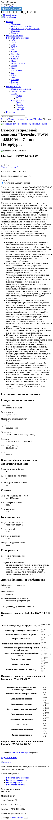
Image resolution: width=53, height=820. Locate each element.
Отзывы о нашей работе (21, 26)
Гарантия (15, 33)
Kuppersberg (16, 70)
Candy (14, 52)
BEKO (14, 47)
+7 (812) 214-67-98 (9, 7)
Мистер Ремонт (16, 818)
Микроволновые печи (21, 89)
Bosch (13, 49)
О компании (16, 24)
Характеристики (22, 183)
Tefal (18, 98)
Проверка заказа (11, 9)
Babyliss (19, 105)
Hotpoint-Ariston (18, 63)
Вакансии (15, 31)
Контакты (10, 112)
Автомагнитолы (18, 91)
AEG (13, 40)
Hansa (13, 61)
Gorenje (14, 59)
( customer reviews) (9, 167)
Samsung (15, 79)
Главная (9, 21)
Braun (18, 103)
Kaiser (14, 68)
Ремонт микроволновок (16, 780)
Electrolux (15, 54)
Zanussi (14, 84)
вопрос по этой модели (19, 752)
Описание (10, 183)
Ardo (13, 42)
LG (12, 73)
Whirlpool (15, 77)
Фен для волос (17, 100)
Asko (13, 45)
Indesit (14, 66)
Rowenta (20, 110)
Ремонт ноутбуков (14, 782)
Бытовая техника (13, 86)
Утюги (14, 93)
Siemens (14, 82)
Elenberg (15, 56)
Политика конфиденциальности (25, 28)
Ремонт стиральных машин (18, 38)
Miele (13, 75)
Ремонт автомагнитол (15, 785)
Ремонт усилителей (14, 35)
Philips (19, 96)
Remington (20, 107)
